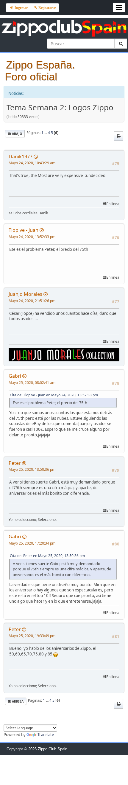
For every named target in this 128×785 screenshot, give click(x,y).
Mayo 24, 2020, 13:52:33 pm (32, 236)
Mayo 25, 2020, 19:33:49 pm (32, 635)
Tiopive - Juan (23, 230)
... (46, 132)
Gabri (15, 376)
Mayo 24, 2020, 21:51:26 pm (32, 300)
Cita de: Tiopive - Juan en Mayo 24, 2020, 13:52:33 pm (54, 395)
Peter (15, 463)
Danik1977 (20, 156)
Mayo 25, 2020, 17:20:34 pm (32, 543)
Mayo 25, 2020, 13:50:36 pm (32, 469)
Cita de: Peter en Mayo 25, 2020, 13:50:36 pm (47, 555)
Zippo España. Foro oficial (40, 71)
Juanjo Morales (25, 294)
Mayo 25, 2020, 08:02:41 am (32, 382)
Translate (46, 734)
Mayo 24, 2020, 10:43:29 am (32, 162)
